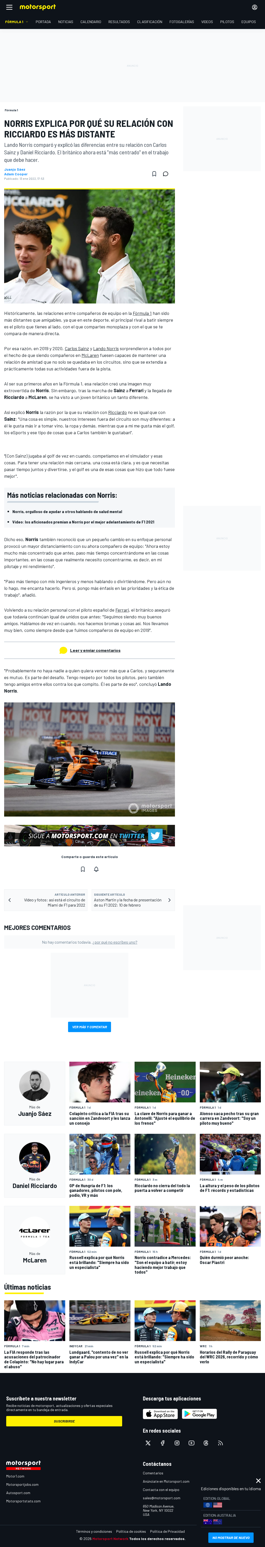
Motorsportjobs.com (22, 1484)
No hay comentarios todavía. (89, 942)
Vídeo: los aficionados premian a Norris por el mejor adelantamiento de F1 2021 (83, 521)
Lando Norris (106, 348)
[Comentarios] (167, 174)
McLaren (90, 355)
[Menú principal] (9, 7)
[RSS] (220, 1443)
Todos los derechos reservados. (157, 1538)
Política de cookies (131, 1531)
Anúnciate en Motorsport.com (166, 1481)
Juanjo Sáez (14, 169)
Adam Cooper (16, 174)
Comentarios (153, 1473)
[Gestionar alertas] (96, 869)
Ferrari (122, 610)
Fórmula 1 (142, 313)
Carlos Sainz (77, 348)
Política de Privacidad (167, 1531)
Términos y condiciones (94, 1531)
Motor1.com (15, 1476)
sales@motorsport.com (161, 1498)
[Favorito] (154, 174)
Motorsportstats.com (23, 1501)
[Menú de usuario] (254, 7)
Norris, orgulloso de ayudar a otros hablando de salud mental (67, 511)
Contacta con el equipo (161, 1489)
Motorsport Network (110, 1538)
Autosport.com (18, 1492)
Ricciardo (117, 412)
